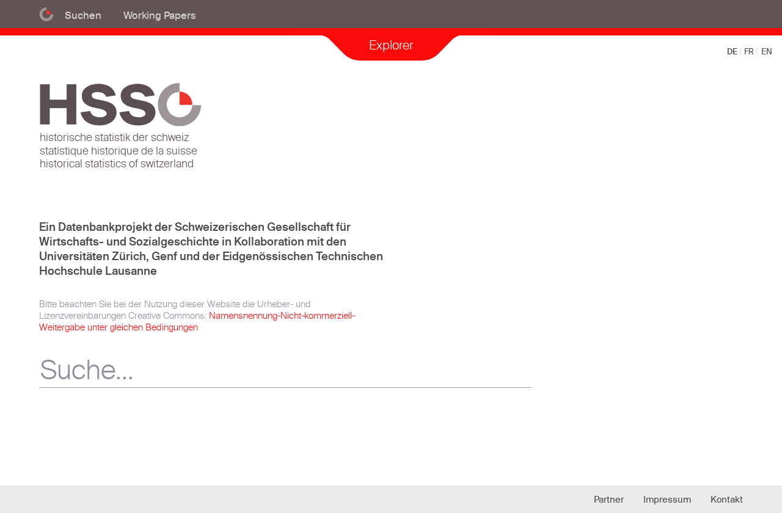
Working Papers (159, 15)
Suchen (83, 15)
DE (733, 51)
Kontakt (727, 499)
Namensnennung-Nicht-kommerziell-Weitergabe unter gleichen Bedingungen (197, 321)
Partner (609, 499)
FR (750, 51)
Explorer (391, 45)
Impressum (667, 499)
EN (766, 51)
